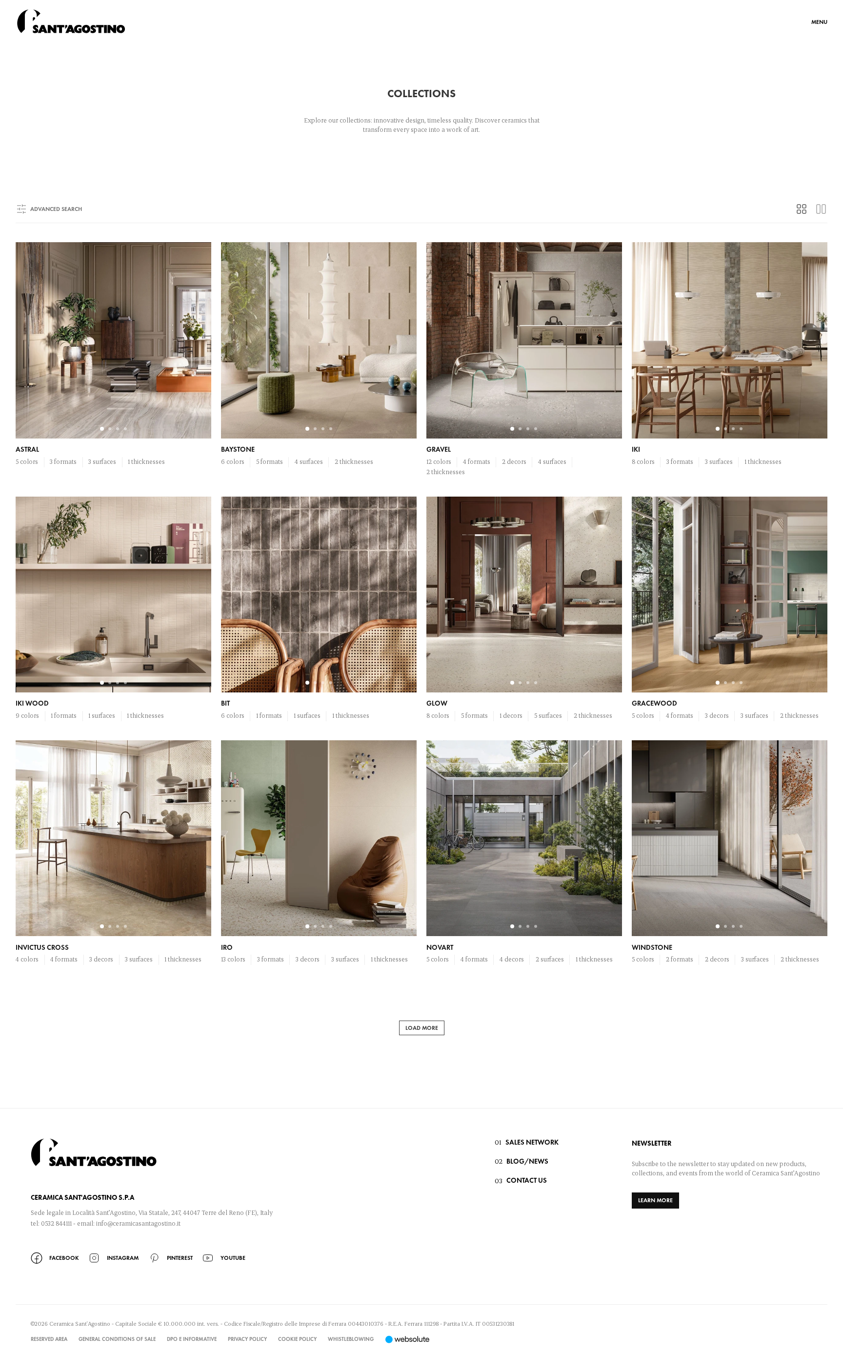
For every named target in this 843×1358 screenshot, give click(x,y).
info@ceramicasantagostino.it (138, 1223)
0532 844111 (56, 1223)
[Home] (71, 21)
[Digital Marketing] (407, 1339)
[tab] (801, 209)
